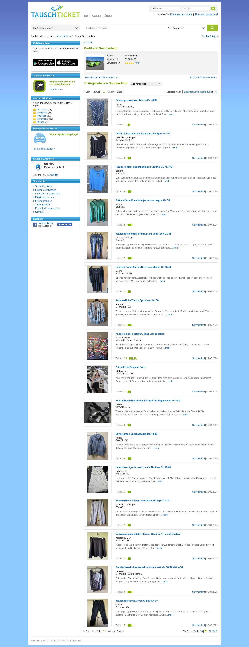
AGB (33, 640)
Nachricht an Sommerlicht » (203, 77)
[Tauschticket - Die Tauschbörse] (55, 13)
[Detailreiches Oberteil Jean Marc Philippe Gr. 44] (97, 158)
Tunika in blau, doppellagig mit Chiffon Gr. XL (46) (144, 167)
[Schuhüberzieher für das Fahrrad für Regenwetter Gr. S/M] (97, 425)
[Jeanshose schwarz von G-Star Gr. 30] (97, 626)
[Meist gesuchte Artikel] (40, 143)
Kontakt (39, 211)
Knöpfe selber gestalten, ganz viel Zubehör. (140, 333)
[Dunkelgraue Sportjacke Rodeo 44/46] (97, 459)
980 (137, 63)
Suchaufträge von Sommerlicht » (101, 77)
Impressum (75, 640)
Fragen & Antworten (45, 190)
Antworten (53, 175)
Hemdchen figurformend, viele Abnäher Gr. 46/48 (143, 467)
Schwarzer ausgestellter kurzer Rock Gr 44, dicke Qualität (148, 534)
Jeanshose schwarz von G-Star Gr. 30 (137, 600)
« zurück (88, 42)
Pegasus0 (42, 109)
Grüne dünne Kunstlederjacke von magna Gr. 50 (143, 200)
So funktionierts (43, 186)
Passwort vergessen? (206, 14)
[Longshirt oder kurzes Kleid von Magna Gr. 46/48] (97, 292)
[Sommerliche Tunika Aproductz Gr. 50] (97, 325)
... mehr (170, 114)
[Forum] (39, 91)
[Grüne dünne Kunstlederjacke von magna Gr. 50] (97, 225)
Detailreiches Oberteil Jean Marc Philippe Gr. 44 (143, 133)
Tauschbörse (62, 36)
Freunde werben (43, 200)
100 (215, 631)
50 (210, 631)
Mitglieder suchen (44, 197)
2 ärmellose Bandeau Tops (130, 367)
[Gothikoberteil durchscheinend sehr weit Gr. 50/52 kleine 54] (97, 592)
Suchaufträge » (210, 36)
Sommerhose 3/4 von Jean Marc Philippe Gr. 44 (142, 500)
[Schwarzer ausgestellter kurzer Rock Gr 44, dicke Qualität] (97, 559)
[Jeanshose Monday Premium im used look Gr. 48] (97, 258)
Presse (64, 640)
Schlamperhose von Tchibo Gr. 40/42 (136, 100)
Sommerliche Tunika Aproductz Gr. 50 (137, 300)
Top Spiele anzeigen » (44, 149)
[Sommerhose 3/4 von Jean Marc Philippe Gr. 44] (97, 525)
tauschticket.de (45, 223)
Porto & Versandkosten (47, 208)
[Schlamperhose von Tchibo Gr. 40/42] (97, 125)
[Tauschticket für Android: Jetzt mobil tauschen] (44, 65)
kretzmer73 (42, 119)
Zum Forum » (56, 89)
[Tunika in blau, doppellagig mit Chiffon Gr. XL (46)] (97, 192)
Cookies (55, 640)
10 (201, 631)
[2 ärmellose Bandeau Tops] (97, 392)
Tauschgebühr (42, 204)
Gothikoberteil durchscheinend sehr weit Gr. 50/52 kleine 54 (149, 567)
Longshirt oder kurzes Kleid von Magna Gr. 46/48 (143, 267)
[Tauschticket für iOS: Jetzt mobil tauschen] (67, 65)
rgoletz (40, 122)
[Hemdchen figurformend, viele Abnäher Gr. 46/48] (97, 492)
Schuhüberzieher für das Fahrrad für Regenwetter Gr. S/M (148, 400)
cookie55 (41, 116)
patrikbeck (42, 112)
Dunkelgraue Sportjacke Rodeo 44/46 (136, 434)
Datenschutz (43, 640)
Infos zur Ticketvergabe (47, 193)
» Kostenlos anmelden (180, 14)
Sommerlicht (198, 124)
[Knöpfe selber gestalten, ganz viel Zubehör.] (97, 359)
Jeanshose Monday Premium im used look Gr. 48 (143, 233)
